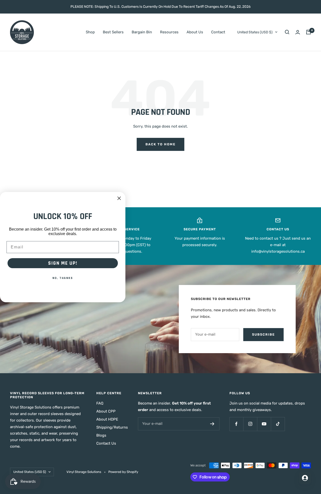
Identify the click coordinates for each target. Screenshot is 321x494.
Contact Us (106, 443)
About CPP (106, 411)
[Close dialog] (119, 198)
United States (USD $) (255, 32)
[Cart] (308, 32)
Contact (218, 32)
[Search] (287, 32)
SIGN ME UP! (62, 263)
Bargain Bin (142, 32)
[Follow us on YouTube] (264, 424)
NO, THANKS (62, 278)
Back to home (160, 144)
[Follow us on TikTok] (278, 424)
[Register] (212, 424)
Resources (169, 32)
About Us (195, 32)
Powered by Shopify (123, 472)
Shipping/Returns (112, 427)
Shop (90, 32)
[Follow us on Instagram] (250, 424)
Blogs (101, 435)
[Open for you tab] (305, 478)
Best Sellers (113, 32)
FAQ (99, 403)
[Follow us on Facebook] (236, 424)
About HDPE (107, 419)
